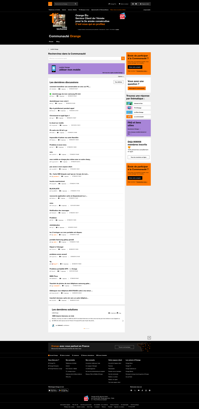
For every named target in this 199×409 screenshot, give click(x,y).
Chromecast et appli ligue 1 (60, 116)
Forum (51, 41)
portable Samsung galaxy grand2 (62, 240)
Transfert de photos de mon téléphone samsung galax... (70, 283)
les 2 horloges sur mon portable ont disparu (66, 232)
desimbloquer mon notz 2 (59, 101)
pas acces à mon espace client (61, 167)
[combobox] (84, 58)
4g (50, 261)
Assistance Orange (133, 129)
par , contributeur (62, 325)
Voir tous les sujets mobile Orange (113, 72)
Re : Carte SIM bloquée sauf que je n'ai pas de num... (69, 174)
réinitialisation (55, 225)
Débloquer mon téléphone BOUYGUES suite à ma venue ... (71, 291)
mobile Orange (54, 49)
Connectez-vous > (142, 71)
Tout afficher (118, 82)
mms (51, 203)
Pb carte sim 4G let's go (58, 130)
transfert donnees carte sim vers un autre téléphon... (69, 298)
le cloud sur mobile (57, 123)
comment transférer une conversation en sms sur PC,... (70, 87)
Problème (53, 218)
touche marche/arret (57, 181)
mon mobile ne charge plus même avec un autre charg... (70, 159)
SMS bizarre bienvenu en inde (63, 316)
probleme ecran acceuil (58, 254)
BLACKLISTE (54, 189)
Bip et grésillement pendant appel (62, 108)
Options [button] (120, 76)
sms (51, 152)
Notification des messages (59, 210)
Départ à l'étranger (56, 247)
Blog (57, 41)
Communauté (65, 36)
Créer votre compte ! (135, 67)
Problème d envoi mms (58, 145)
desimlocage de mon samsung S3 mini (66, 94)
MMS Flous (54, 276)
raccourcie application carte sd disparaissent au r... (68, 196)
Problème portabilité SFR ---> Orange (63, 269)
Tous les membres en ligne (138, 157)
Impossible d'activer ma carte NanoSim (64, 137)
